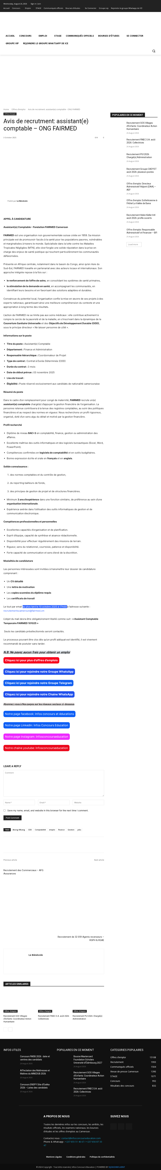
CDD (30, 829)
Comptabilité (40, 829)
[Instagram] (151, 8)
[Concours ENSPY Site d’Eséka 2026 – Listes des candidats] (10, 1088)
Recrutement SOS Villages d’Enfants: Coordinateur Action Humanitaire (17, 1019)
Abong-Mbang (19, 829)
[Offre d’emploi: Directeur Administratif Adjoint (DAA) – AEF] (117, 187)
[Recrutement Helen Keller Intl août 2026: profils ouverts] (117, 219)
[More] (106, 209)
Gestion (71, 829)
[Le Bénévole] (5, 201)
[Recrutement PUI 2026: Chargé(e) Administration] (88, 1001)
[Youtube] (156, 8)
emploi (52, 829)
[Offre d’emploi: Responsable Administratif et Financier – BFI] (117, 233)
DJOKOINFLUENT (117, 1167)
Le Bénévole (22, 201)
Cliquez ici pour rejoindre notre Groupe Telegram (38, 683)
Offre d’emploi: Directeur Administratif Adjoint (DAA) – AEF (141, 186)
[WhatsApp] (129, 1126)
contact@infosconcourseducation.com (81, 1138)
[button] (154, 51)
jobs (79, 829)
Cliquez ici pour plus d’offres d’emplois (31, 660)
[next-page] (10, 1029)
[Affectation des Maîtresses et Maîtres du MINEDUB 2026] (10, 1074)
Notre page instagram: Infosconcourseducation (36, 736)
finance (61, 829)
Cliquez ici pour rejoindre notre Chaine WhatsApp (39, 694)
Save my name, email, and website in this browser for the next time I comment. (47, 810)
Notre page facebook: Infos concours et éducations (39, 714)
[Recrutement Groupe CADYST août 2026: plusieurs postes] (117, 172)
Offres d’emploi (18, 109)
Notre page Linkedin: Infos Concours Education (36, 725)
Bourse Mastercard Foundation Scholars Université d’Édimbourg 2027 (88, 1059)
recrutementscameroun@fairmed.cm (23, 610)
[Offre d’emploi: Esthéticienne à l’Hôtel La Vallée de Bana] (117, 204)
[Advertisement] (80, 78)
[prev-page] (5, 1029)
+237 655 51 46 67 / (75, 1141)
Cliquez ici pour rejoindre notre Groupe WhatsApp (39, 671)
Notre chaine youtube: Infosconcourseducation (36, 748)
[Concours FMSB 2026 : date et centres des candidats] (10, 1060)
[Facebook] (147, 8)
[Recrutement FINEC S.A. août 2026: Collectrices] (53, 1001)
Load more (133, 244)
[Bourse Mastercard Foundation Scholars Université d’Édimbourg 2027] (64, 1060)
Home (6, 109)
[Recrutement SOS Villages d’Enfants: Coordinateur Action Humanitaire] (19, 1001)
